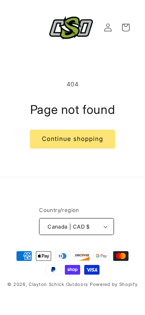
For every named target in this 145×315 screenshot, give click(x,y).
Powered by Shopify (114, 284)
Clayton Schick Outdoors (58, 284)
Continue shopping (72, 139)
